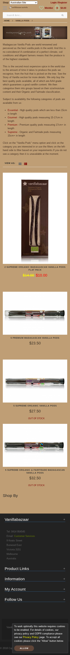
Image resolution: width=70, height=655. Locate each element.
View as (9, 163)
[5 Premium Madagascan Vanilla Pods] (35, 313)
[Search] (62, 15)
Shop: (6, 2)
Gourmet (12, 117)
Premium (12, 124)
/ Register (62, 2)
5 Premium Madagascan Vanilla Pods (35, 338)
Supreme (12, 132)
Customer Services (24, 536)
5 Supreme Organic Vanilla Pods (35, 406)
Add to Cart (36, 283)
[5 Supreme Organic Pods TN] (35, 381)
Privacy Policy (31, 637)
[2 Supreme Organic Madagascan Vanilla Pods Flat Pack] (35, 218)
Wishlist (49, 8)
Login (53, 2)
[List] (25, 163)
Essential (13, 110)
